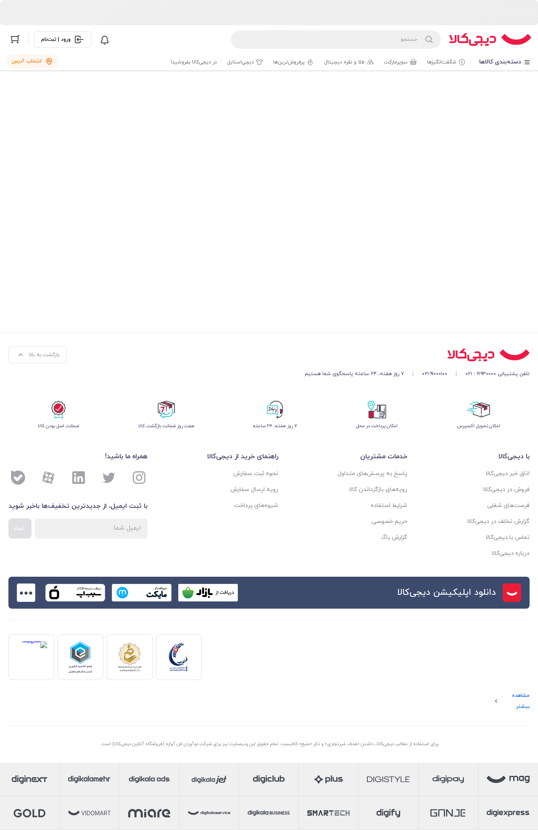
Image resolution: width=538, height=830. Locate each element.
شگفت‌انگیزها (441, 62)
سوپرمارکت (396, 62)
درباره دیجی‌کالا (510, 553)
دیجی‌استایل (240, 62)
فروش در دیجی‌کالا (506, 490)
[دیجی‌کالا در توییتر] (108, 477)
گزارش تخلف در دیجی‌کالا (498, 521)
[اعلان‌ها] (104, 39)
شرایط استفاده (389, 506)
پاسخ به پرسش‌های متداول (372, 474)
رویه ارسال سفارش (254, 490)
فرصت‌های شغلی (508, 506)
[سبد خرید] (15, 39)
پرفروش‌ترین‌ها (289, 62)
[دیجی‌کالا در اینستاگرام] (139, 477)
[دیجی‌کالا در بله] (18, 477)
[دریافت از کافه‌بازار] (208, 592)
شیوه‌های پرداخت (256, 506)
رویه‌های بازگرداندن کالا (378, 490)
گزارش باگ (394, 537)
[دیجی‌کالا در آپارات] (48, 477)
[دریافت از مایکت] (141, 592)
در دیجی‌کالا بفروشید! (194, 62)
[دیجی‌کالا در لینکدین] (78, 477)
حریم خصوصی (389, 521)
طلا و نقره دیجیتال (344, 62)
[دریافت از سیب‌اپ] (75, 592)
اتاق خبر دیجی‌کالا (507, 474)
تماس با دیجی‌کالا (507, 537)
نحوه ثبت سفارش (255, 474)
